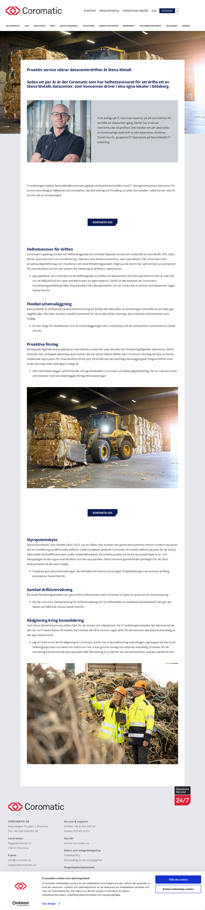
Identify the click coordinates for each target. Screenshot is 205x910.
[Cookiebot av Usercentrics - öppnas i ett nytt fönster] (21, 903)
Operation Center (135, 11)
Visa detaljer (49, 903)
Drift (52, 26)
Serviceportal (109, 11)
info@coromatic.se (19, 860)
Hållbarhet (171, 26)
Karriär (186, 26)
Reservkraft (129, 26)
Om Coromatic (13, 26)
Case (27, 26)
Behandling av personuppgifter (83, 860)
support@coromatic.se (22, 865)
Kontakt (90, 11)
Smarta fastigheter (108, 26)
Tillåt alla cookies (178, 879)
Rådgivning (39, 26)
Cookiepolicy (72, 855)
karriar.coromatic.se (76, 843)
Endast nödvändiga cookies (178, 889)
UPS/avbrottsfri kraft (150, 26)
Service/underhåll (69, 26)
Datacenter (88, 26)
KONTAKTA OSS (102, 222)
